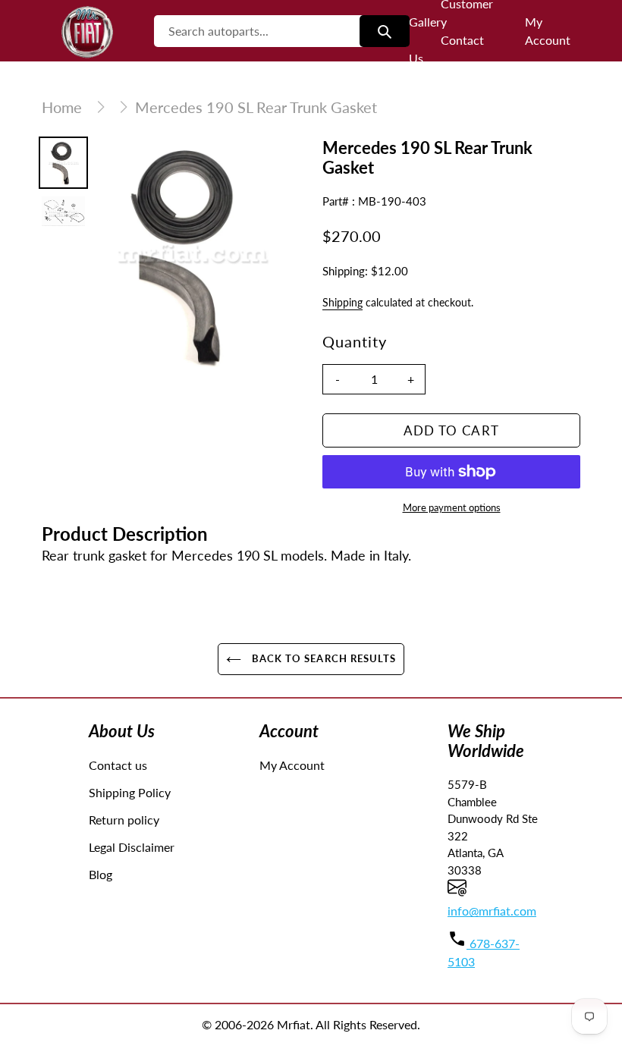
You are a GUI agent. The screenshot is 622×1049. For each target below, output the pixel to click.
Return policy (124, 819)
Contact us (118, 765)
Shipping (342, 302)
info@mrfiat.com (492, 910)
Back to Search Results (322, 658)
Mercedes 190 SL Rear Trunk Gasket (256, 107)
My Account (292, 765)
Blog (100, 874)
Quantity (354, 341)
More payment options (452, 507)
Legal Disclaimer (131, 847)
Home (62, 107)
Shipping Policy (130, 792)
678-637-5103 (484, 952)
